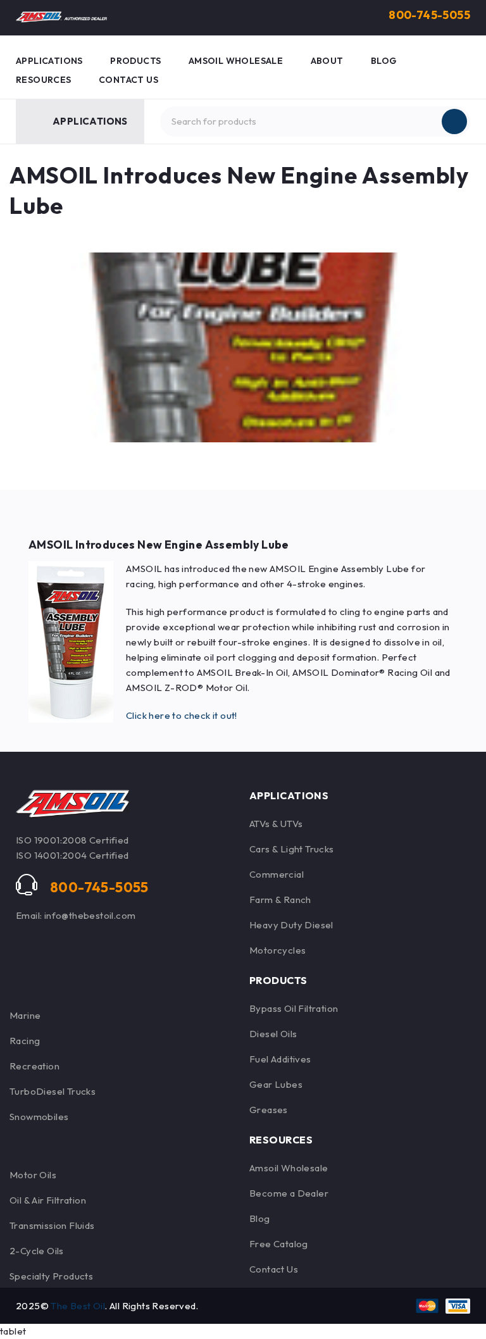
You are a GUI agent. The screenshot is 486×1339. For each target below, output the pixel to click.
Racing (24, 1041)
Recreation (34, 1066)
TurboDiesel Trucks (52, 1091)
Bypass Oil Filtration (293, 1008)
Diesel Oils (273, 1034)
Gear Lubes (275, 1084)
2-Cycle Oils (36, 1251)
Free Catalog (278, 1244)
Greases (268, 1110)
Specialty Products (51, 1276)
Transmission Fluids (52, 1225)
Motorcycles (277, 950)
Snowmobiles (38, 1117)
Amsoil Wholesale (288, 1168)
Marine (24, 1015)
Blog (259, 1218)
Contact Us (273, 1269)
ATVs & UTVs (275, 824)
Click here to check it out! (181, 715)
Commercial (276, 874)
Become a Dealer (288, 1193)
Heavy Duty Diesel (291, 925)
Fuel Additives (280, 1059)
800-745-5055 (429, 15)
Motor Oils (32, 1175)
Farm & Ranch (280, 900)
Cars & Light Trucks (291, 849)
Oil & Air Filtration (47, 1200)
